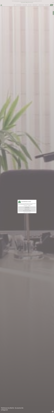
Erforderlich (26, 205)
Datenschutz (27, 212)
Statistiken (29, 205)
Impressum (29, 212)
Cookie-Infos (25, 212)
